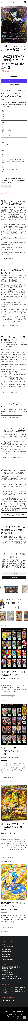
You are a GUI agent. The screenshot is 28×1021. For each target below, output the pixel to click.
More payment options (14, 84)
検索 (3, 944)
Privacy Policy (6, 949)
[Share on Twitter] (6, 186)
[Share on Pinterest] (9, 186)
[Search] (25, 2)
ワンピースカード (8, 781)
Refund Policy (6, 957)
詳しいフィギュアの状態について (11, 417)
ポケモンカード (8, 861)
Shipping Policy (6, 952)
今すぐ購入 (14, 607)
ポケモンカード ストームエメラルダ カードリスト (13, 827)
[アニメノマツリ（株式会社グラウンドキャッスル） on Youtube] (13, 1001)
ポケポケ (6, 701)
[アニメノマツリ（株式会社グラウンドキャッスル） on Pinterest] (7, 1001)
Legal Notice (6, 954)
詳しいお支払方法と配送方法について (13, 325)
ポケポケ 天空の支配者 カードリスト (13, 904)
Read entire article (8, 697)
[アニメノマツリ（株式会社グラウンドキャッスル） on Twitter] (3, 1001)
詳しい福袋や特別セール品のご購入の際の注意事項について (14, 515)
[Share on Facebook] (2, 186)
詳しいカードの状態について (10, 392)
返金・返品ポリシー (8, 258)
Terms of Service (7, 959)
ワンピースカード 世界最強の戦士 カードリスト (13, 751)
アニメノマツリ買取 (8, 947)
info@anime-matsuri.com (10, 980)
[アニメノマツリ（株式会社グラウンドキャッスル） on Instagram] (10, 1001)
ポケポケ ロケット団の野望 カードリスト (13, 673)
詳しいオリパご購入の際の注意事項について (14, 458)
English (7, 1011)
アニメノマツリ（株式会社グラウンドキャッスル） (17, 1015)
